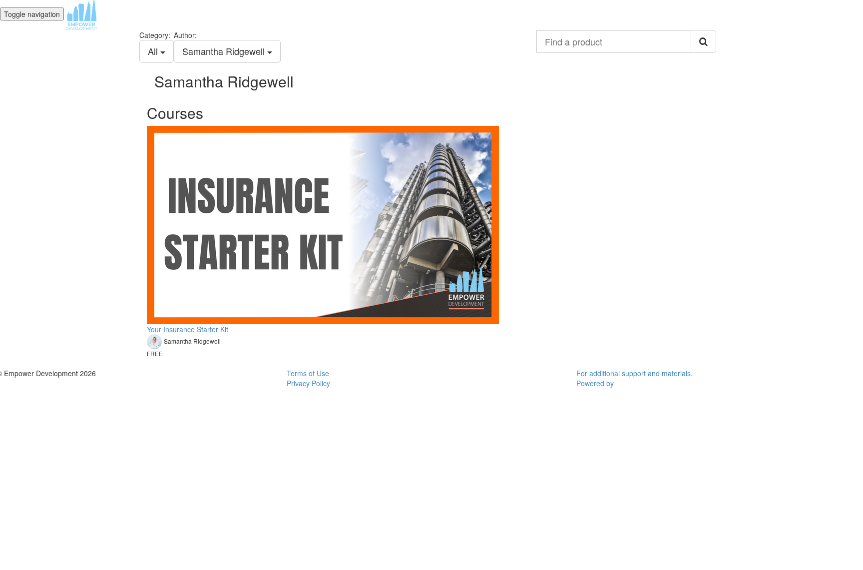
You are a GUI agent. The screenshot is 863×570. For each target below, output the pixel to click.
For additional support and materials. (634, 373)
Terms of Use (308, 373)
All (154, 50)
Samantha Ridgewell (224, 50)
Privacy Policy (308, 383)
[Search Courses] (703, 41)
